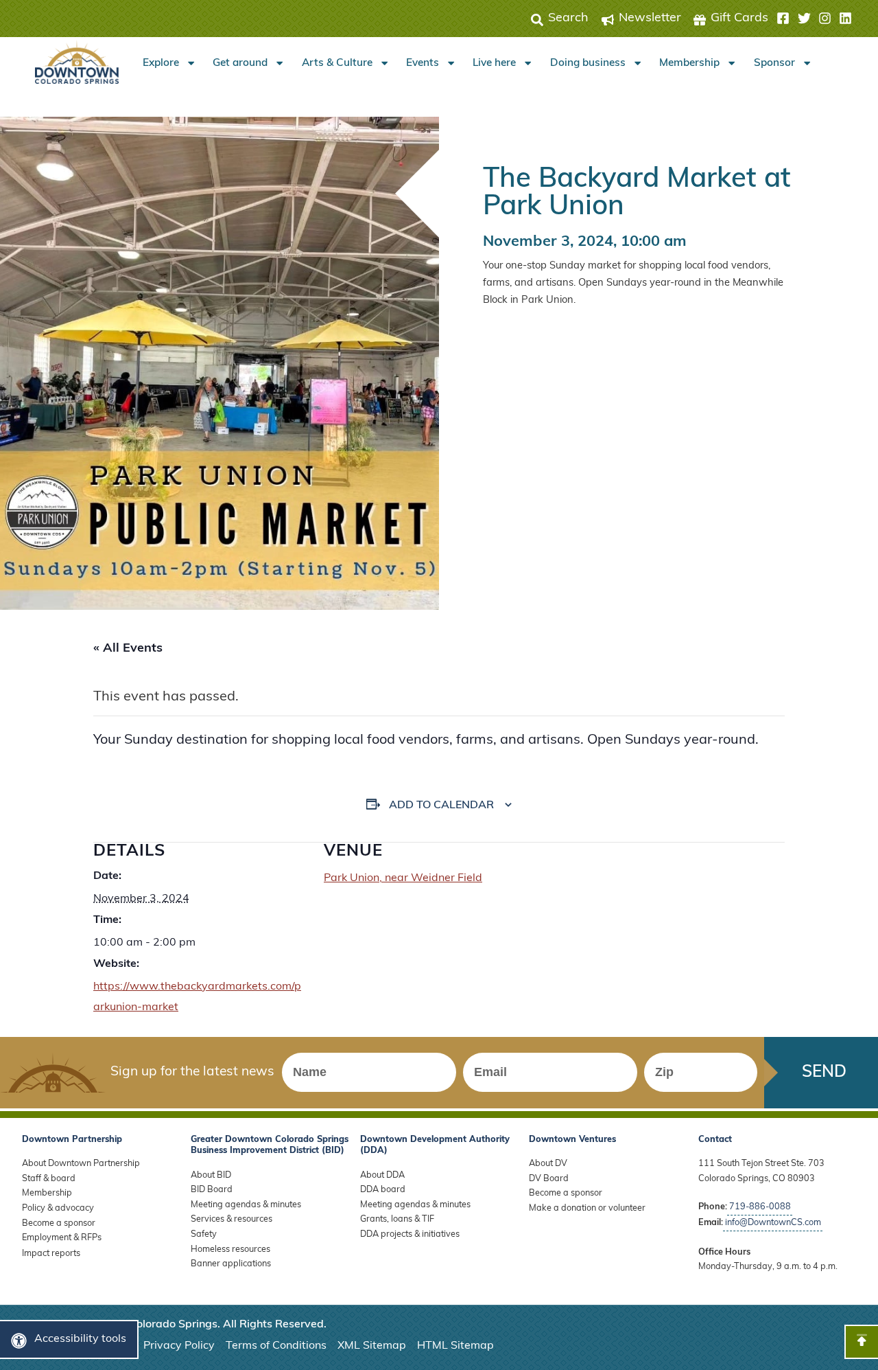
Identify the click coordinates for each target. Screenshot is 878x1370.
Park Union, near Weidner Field (403, 878)
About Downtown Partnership (81, 1163)
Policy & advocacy (58, 1208)
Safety (204, 1234)
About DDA (382, 1175)
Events (422, 63)
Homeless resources (230, 1249)
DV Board (549, 1178)
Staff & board (48, 1178)
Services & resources (231, 1219)
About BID (211, 1175)
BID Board (212, 1189)
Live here (494, 63)
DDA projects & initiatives (410, 1234)
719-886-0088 (760, 1206)
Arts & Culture (337, 63)
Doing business (588, 63)
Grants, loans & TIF (397, 1219)
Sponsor (774, 63)
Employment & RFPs (62, 1237)
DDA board (382, 1189)
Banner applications (231, 1263)
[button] (814, 18)
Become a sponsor (58, 1223)
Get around (240, 63)
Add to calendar (441, 805)
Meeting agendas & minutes (246, 1204)
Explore (161, 63)
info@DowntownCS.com (773, 1222)
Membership (689, 63)
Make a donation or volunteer (587, 1208)
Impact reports (51, 1253)
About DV (548, 1163)
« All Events (128, 649)
